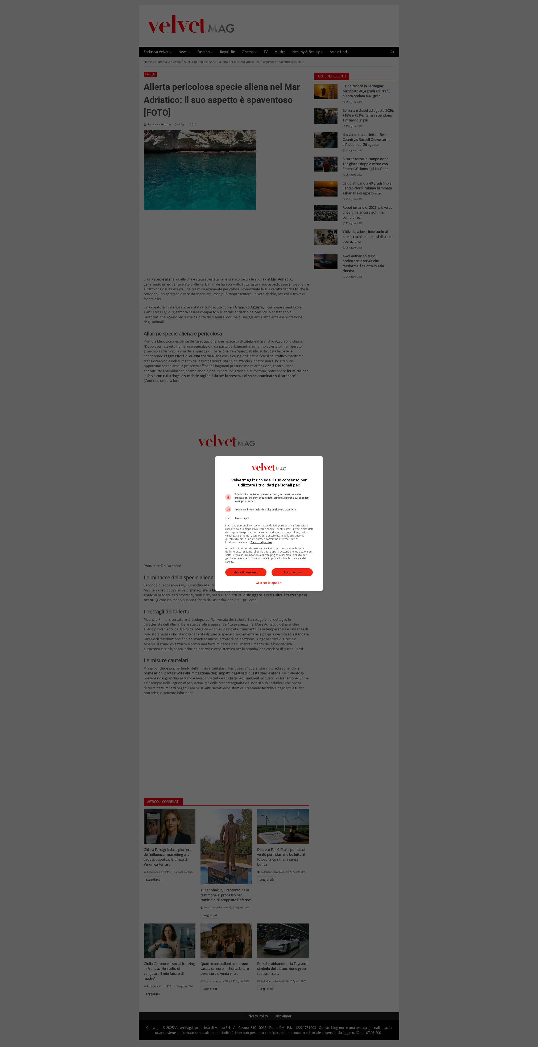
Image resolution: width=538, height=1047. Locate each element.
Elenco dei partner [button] (261, 542)
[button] (269, 518)
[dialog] (269, 523)
